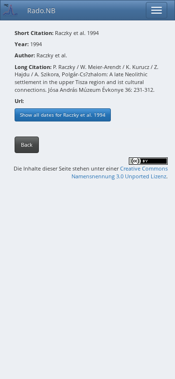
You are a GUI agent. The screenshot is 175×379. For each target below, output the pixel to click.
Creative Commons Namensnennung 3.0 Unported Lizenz (119, 172)
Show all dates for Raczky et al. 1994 (62, 114)
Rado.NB (41, 10)
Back (27, 144)
